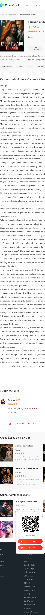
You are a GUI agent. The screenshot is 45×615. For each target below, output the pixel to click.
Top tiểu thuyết (29, 569)
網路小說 (27, 583)
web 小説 (27, 594)
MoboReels (27, 608)
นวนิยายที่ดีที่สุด (29, 605)
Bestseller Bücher (30, 565)
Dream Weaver (20, 506)
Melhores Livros (29, 587)
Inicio (2, 15)
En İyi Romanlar (29, 572)
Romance (12, 15)
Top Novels (28, 554)
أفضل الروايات (29, 576)
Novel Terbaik (28, 601)
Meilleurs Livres (29, 590)
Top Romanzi (28, 579)
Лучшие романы (30, 597)
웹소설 (26, 561)
